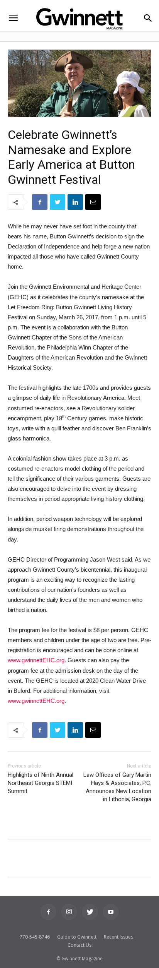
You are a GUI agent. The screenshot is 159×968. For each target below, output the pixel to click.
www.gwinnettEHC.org (36, 660)
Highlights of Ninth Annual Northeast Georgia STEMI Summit (40, 783)
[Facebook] (48, 912)
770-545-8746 (35, 937)
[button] (148, 18)
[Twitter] (90, 912)
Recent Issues (118, 937)
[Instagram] (69, 912)
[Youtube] (110, 912)
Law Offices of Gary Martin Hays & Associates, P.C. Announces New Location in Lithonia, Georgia (117, 787)
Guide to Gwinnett (76, 937)
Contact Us (79, 945)
